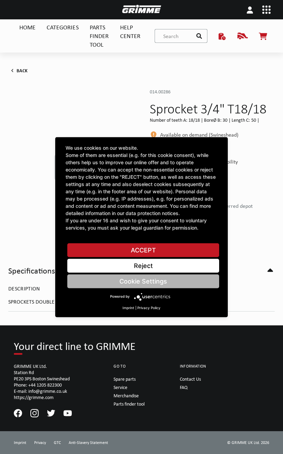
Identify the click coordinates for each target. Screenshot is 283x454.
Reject (143, 265)
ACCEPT (143, 249)
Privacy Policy (148, 307)
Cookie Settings (143, 281)
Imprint (128, 307)
